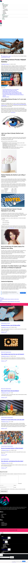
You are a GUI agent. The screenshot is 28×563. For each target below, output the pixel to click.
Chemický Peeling (5, 10)
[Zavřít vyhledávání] (1, 555)
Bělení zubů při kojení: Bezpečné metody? (10, 390)
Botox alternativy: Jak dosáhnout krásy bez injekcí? (12, 461)
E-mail (15, 487)
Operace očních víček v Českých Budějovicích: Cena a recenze (10, 301)
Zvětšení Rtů (4, 13)
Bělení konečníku (5, 5)
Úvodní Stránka (3, 514)
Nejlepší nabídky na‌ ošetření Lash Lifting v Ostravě (10, 91)
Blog (2, 515)
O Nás (2, 516)
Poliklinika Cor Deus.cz (5, 64)
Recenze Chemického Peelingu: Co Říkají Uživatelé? (12, 448)
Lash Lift (4, 11)
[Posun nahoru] (0, 533)
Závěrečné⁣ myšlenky (6, 96)
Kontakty (2, 517)
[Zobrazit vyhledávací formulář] (1, 21)
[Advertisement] (14, 31)
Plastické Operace (4, 524)
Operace (3, 14)
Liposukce (4, 12)
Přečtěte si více (4, 397)
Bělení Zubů (4, 6)
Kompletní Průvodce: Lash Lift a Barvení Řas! (10, 325)
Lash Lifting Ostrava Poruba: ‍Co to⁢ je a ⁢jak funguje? (11, 89)
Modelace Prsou (5, 16)
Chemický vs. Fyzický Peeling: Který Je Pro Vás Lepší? (12, 419)
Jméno (15, 485)
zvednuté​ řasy (13, 112)
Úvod (3, 3)
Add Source (24, 561)
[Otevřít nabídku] (1, 25)
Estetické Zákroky (4, 323)
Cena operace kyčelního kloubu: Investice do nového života (9, 298)
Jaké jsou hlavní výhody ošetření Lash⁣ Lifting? (10, 90)
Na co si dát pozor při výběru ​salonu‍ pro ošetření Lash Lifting (12, 93)
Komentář (20, 483)
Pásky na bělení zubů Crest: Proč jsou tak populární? (12, 354)
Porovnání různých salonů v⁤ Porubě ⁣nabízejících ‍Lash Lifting (12, 92)
